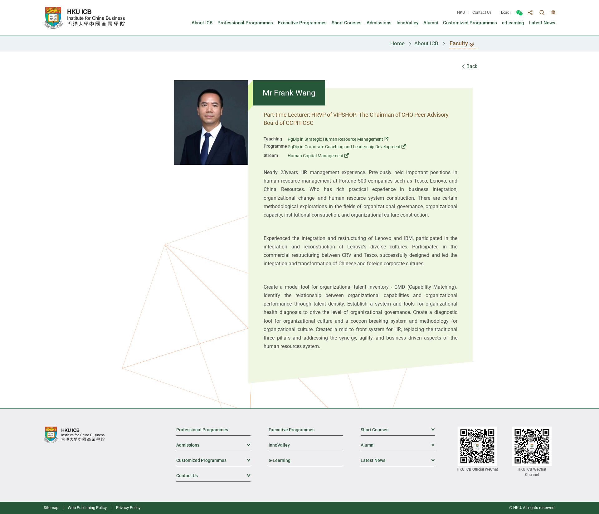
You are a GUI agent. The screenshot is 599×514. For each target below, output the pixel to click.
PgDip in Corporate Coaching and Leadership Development (344, 146)
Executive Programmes (291, 429)
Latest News (398, 460)
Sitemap (51, 507)
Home (397, 43)
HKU (461, 12)
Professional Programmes (202, 429)
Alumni (398, 445)
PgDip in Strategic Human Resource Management (335, 139)
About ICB (426, 43)
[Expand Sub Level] (430, 429)
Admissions (213, 445)
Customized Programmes (213, 460)
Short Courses (398, 429)
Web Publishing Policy (87, 507)
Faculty (459, 43)
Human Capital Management (315, 155)
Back (471, 66)
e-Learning (279, 460)
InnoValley (279, 445)
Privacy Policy (128, 507)
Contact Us (482, 12)
